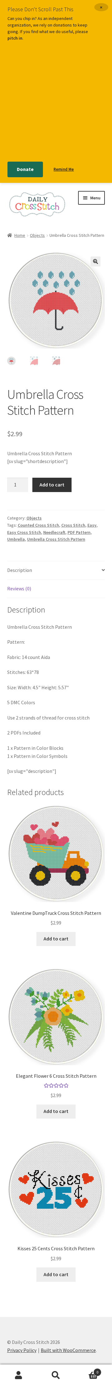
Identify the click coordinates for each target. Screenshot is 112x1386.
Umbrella (16, 539)
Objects (37, 235)
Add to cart (52, 484)
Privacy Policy (21, 1350)
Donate (25, 169)
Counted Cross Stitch (38, 525)
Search (56, 1375)
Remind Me (64, 169)
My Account (18, 1375)
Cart (86, 1369)
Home (19, 235)
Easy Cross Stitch (24, 532)
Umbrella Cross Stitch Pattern (56, 539)
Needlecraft (54, 532)
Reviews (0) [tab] (19, 588)
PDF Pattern (79, 532)
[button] (95, 261)
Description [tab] (19, 570)
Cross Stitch (73, 525)
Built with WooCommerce (68, 1350)
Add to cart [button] (56, 938)
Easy (91, 525)
